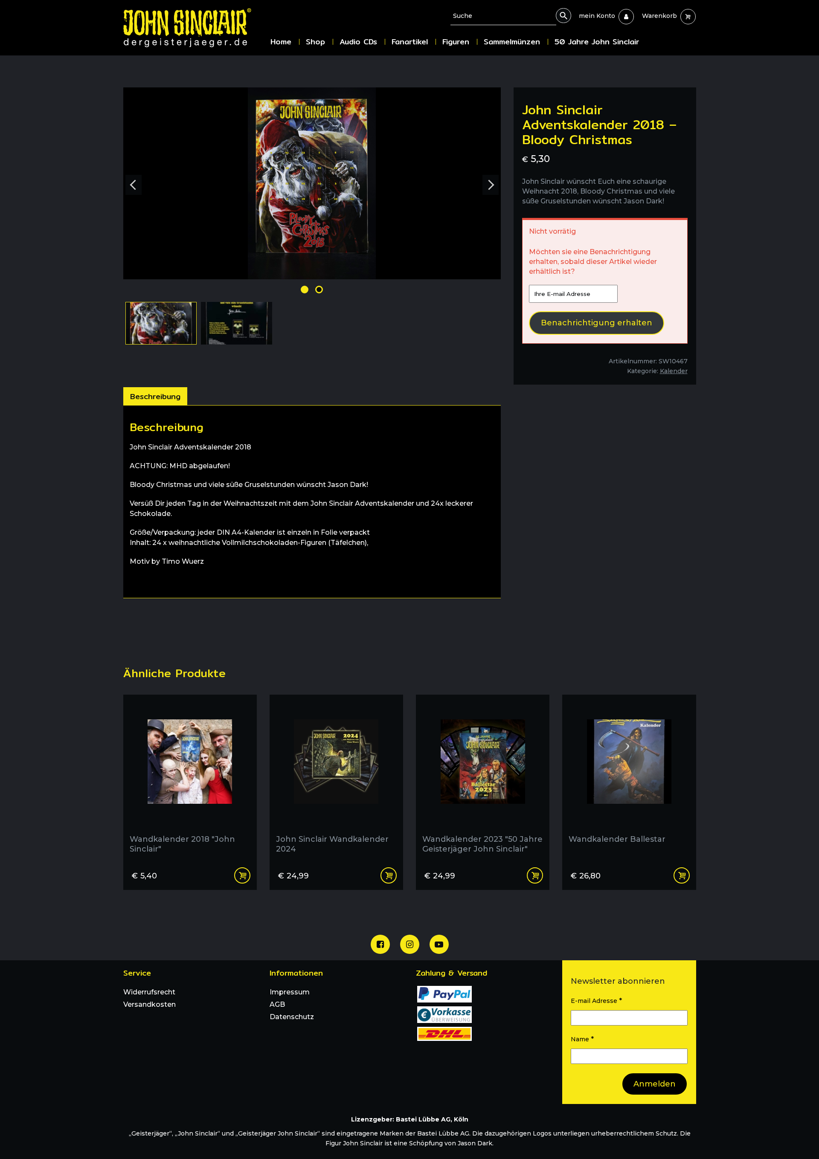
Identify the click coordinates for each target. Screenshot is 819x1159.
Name (582, 1039)
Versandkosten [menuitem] (149, 1004)
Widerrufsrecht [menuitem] (149, 992)
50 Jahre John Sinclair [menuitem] (597, 41)
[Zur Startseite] (193, 27)
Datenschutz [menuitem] (292, 1017)
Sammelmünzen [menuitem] (512, 41)
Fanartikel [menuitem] (410, 41)
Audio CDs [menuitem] (358, 41)
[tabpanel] (312, 502)
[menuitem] (597, 15)
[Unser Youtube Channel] (439, 944)
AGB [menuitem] (277, 1004)
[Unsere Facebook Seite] (380, 944)
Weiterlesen (388, 875)
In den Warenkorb (242, 875)
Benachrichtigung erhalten (596, 322)
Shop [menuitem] (315, 41)
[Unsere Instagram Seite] (409, 944)
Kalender (674, 371)
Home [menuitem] (280, 41)
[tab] (155, 396)
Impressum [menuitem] (290, 992)
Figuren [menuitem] (455, 41)
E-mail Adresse (596, 1001)
